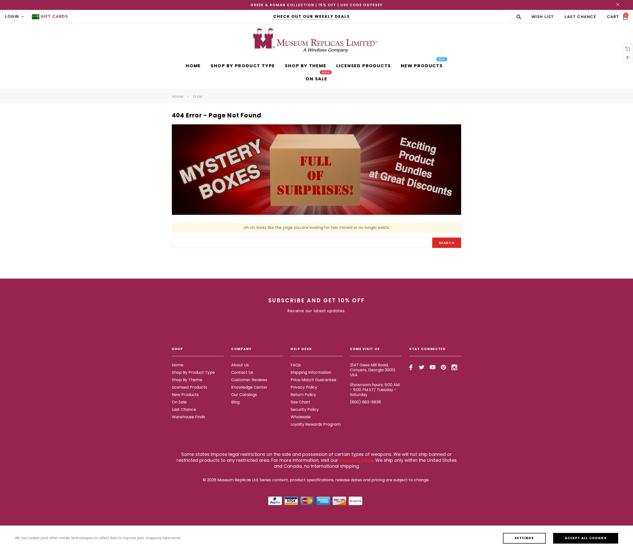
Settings (524, 538)
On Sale (179, 402)
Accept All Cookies (586, 538)
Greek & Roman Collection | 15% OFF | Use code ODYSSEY (316, 4)
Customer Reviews (249, 380)
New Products (185, 394)
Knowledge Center (249, 387)
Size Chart (300, 402)
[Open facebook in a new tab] (411, 367)
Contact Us (242, 372)
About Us (240, 365)
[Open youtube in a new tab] (433, 367)
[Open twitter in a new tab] (422, 367)
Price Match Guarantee (313, 380)
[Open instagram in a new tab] (454, 367)
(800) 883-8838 (365, 402)
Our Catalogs (244, 394)
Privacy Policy (304, 387)
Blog (235, 402)
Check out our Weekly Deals (311, 16)
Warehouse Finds (188, 417)
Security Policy (305, 409)
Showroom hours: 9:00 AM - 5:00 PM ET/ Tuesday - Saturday (375, 389)
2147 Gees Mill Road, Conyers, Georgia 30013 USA (372, 370)
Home (177, 96)
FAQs (296, 365)
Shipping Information (311, 372)
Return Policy (303, 394)
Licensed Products (189, 387)
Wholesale (301, 417)
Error (198, 96)
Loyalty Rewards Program (315, 424)
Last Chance (184, 409)
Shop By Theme (187, 380)
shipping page (356, 460)
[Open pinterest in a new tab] (443, 367)
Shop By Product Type (193, 372)
